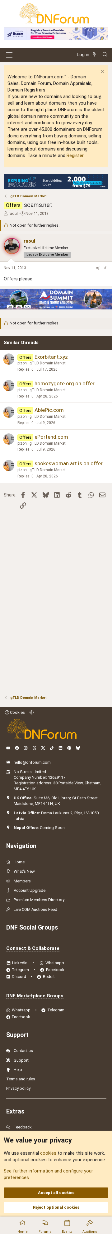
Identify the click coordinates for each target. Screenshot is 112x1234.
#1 (106, 268)
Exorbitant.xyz (51, 357)
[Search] (105, 55)
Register (75, 155)
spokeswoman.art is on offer (69, 463)
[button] (31, 712)
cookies (48, 1153)
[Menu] (9, 55)
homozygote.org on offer (65, 383)
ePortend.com (51, 437)
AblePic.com (49, 410)
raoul (13, 213)
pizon (22, 363)
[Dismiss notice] (102, 72)
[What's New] (95, 55)
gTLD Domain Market (48, 363)
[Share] (98, 268)
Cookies (17, 712)
